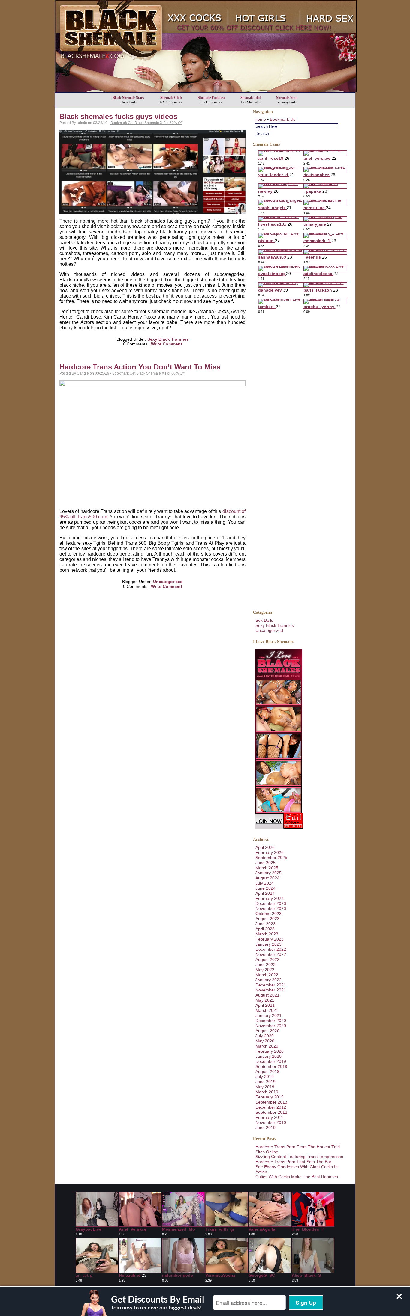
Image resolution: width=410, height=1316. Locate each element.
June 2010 (265, 1127)
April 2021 (265, 1005)
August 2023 (267, 918)
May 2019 (264, 1086)
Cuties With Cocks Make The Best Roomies (296, 1176)
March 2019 (266, 1091)
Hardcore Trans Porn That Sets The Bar (293, 1161)
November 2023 (270, 908)
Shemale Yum (286, 98)
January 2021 (268, 1015)
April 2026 (265, 847)
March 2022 (266, 974)
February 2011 (269, 1117)
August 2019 (267, 1071)
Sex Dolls (264, 620)
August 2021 (267, 995)
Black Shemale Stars (128, 98)
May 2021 (264, 1000)
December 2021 (270, 985)
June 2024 (265, 888)
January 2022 (268, 979)
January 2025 (268, 872)
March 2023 (266, 934)
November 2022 (270, 954)
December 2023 (270, 903)
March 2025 (266, 867)
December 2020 (270, 1020)
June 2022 (265, 964)
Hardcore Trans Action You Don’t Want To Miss (139, 367)
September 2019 (271, 1066)
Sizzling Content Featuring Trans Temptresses (299, 1156)
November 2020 (270, 1025)
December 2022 (270, 949)
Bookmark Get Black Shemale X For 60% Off (146, 123)
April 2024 (265, 893)
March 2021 (266, 1010)
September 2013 (271, 1102)
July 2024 (264, 883)
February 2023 (269, 939)
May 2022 (264, 969)
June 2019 (265, 1081)
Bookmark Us (282, 119)
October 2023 (268, 913)
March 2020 (266, 1046)
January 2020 (268, 1056)
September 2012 (271, 1112)
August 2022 (267, 959)
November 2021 (270, 990)
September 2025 (271, 857)
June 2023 (265, 923)
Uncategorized (168, 581)
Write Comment (166, 344)
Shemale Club (171, 98)
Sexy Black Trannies (168, 339)
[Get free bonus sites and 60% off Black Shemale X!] (206, 90)
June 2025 (265, 862)
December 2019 (270, 1061)
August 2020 (267, 1030)
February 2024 (269, 898)
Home (260, 119)
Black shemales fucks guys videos (118, 116)
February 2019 (269, 1097)
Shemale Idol (250, 98)
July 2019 (264, 1076)
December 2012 (270, 1107)
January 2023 (268, 944)
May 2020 (264, 1041)
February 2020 (269, 1051)
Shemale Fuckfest (211, 98)
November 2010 (270, 1122)
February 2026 (269, 852)
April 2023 (265, 928)
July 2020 (264, 1035)
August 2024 (267, 878)
